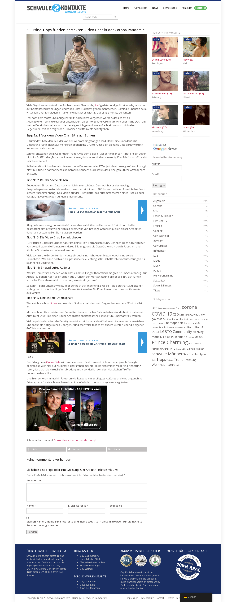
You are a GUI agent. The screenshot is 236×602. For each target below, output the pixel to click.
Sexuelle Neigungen (90, 565)
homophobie (175, 323)
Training (170, 360)
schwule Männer (167, 354)
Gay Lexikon (140, 8)
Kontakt (160, 597)
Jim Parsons (180, 327)
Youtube (177, 365)
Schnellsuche (170, 8)
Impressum (132, 597)
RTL (172, 348)
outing (191, 337)
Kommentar (33, 480)
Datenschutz (147, 597)
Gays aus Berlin (88, 581)
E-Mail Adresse (77, 505)
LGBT (156, 255)
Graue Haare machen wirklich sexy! (75, 440)
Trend (179, 359)
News (155, 8)
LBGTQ (198, 327)
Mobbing (198, 332)
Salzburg (156, 97)
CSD (155, 211)
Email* (155, 174)
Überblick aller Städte (91, 559)
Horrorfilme (158, 327)
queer (165, 348)
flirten (53, 303)
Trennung (190, 360)
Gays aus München (90, 587)
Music (156, 265)
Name (30, 505)
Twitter (170, 597)
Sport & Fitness (162, 285)
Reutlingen (157, 63)
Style (154, 360)
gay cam (158, 240)
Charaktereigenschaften (92, 562)
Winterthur (189, 131)
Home (126, 8)
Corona (157, 206)
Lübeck (187, 97)
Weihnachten (162, 364)
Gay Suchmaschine (90, 555)
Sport (203, 354)
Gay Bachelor (161, 235)
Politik (157, 270)
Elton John (184, 314)
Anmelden (194, 8)
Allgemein (159, 201)
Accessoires (163, 308)
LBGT (189, 327)
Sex (185, 354)
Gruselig (204, 319)
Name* (156, 163)
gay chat (157, 319)
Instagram (169, 327)
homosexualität (192, 323)
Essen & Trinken (163, 216)
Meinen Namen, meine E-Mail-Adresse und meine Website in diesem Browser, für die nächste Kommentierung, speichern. (84, 523)
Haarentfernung (158, 323)
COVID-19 (162, 314)
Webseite (116, 505)
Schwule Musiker (195, 348)
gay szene (195, 319)
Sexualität (159, 280)
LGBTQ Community (176, 331)
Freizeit (157, 226)
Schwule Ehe (181, 349)
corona (189, 307)
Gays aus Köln (87, 584)
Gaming (158, 231)
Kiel (185, 63)
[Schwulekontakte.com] (56, 8)
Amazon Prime (174, 308)
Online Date (53, 362)
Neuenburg (157, 131)
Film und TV (160, 221)
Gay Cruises (160, 245)
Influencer (159, 250)
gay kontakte (182, 319)
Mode (156, 260)
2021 (154, 308)
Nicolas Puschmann (173, 337)
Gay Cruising (168, 319)
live (97, 105)
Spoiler (194, 354)
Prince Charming (163, 275)
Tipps (156, 290)
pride (199, 336)
